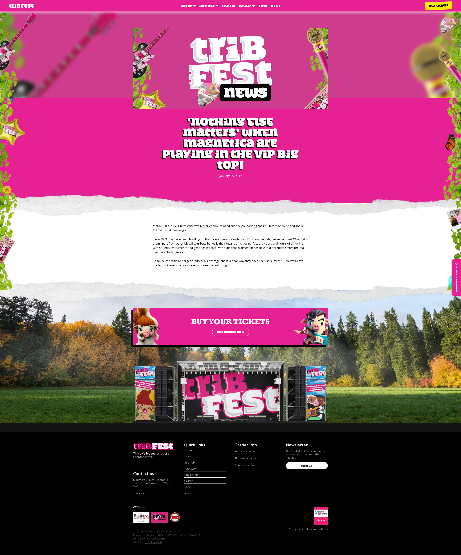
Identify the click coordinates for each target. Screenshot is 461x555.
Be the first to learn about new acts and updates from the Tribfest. (305, 454)
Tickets (228, 6)
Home (188, 450)
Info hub (189, 462)
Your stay (190, 468)
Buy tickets (438, 5)
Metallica (206, 226)
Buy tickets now (230, 332)
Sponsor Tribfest (245, 465)
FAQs (263, 6)
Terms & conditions (317, 529)
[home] (21, 6)
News (276, 6)
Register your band (247, 458)
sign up (306, 466)
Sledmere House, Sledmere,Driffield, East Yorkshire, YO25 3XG (151, 483)
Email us (138, 493)
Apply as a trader (245, 451)
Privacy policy (295, 529)
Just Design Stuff (154, 542)
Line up (189, 456)
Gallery (188, 481)
